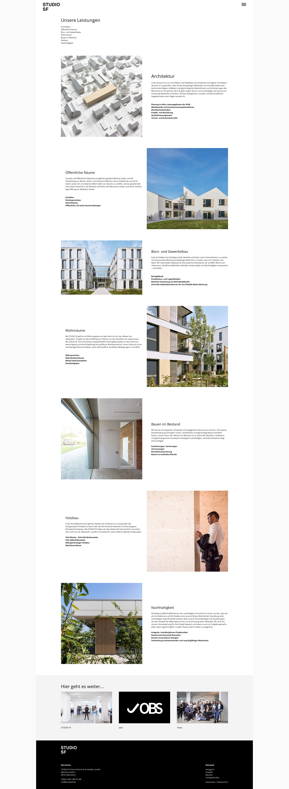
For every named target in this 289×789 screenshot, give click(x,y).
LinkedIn (209, 772)
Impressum (210, 782)
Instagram (210, 769)
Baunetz (209, 775)
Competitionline (212, 777)
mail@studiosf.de (68, 782)
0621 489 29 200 (74, 779)
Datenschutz (222, 782)
